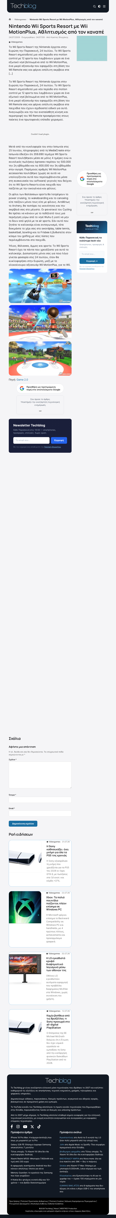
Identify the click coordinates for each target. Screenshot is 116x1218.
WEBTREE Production (68, 1208)
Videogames (16, 42)
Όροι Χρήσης (14, 1201)
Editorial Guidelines (55, 1204)
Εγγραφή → (92, 261)
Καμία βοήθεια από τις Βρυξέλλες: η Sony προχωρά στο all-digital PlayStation (58, 1021)
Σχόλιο (13, 759)
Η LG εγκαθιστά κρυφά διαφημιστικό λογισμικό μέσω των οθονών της (56, 964)
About (56, 1208)
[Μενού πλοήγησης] (104, 6)
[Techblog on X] (32, 1126)
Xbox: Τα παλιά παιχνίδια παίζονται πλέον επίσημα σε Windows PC (56, 903)
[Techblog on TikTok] (39, 1126)
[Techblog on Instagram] (18, 1126)
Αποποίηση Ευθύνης (39, 1204)
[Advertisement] (40, 595)
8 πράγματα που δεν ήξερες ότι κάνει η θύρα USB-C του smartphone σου (82, 1188)
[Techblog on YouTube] (25, 1126)
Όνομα (12, 795)
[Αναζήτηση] (94, 6)
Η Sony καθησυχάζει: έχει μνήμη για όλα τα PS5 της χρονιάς (58, 851)
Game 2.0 (22, 379)
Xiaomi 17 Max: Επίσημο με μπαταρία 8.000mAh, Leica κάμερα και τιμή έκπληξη (80, 1168)
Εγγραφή (59, 440)
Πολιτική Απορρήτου (52, 447)
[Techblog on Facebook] (12, 1126)
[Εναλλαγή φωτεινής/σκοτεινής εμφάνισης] (99, 6)
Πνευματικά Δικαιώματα (19, 1204)
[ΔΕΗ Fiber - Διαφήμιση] (92, 48)
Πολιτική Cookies (57, 1201)
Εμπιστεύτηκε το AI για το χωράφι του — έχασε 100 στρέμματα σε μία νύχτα (81, 1178)
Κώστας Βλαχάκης (59, 37)
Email (12, 808)
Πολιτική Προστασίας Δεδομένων (34, 1201)
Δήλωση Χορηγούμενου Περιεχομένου (80, 1201)
